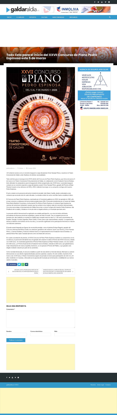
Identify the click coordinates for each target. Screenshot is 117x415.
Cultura (44, 17)
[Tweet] (19, 264)
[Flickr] (109, 2)
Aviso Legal (100, 385)
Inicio (9, 17)
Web (55, 331)
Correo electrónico (36, 331)
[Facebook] (94, 2)
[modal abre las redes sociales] (26, 264)
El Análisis (20, 17)
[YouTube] (101, 2)
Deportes (32, 17)
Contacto (108, 385)
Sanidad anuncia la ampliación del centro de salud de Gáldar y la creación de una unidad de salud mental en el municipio (57, 271)
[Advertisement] (58, 33)
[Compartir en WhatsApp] (22, 264)
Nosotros (93, 385)
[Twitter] (98, 2)
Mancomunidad (58, 17)
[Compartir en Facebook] (11, 264)
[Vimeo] (105, 2)
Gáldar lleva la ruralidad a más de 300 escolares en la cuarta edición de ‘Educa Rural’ (25, 271)
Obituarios (73, 17)
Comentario (10, 309)
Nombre (9, 331)
